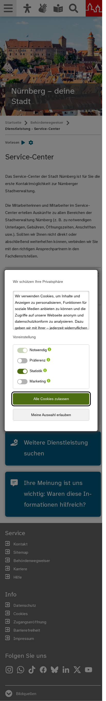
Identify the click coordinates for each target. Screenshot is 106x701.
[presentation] (49, 351)
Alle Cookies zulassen (51, 399)
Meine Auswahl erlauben (51, 415)
